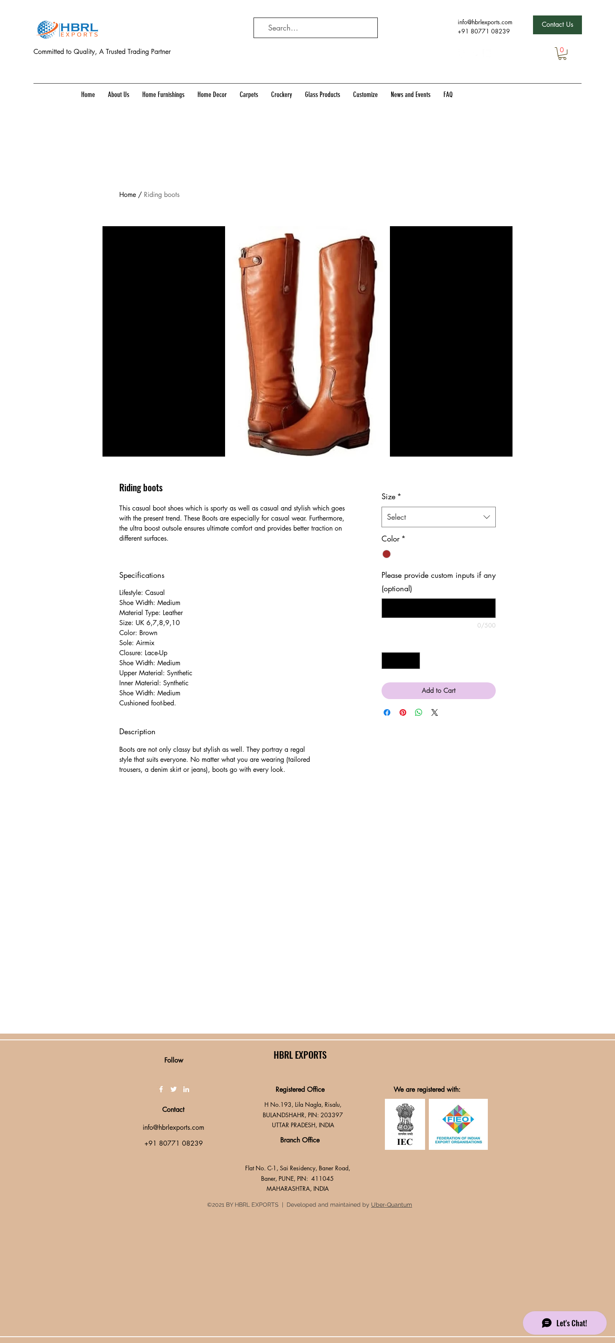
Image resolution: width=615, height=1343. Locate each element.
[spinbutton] (401, 661)
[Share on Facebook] (387, 712)
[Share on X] (435, 712)
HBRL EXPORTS (300, 1054)
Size (392, 496)
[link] (562, 53)
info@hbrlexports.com (485, 22)
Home (127, 194)
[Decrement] (389, 661)
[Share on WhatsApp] (419, 712)
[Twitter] (474, 53)
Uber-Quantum (391, 1204)
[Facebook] (462, 53)
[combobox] (439, 517)
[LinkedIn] (487, 53)
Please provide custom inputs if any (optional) (439, 581)
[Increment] (413, 661)
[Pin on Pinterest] (403, 712)
